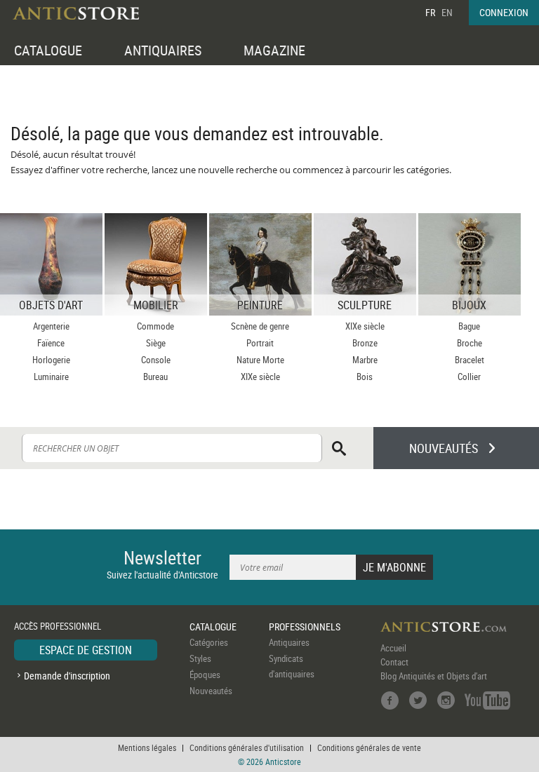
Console (156, 359)
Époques (204, 674)
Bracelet (469, 359)
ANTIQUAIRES (162, 50)
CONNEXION (503, 12)
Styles (200, 658)
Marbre (365, 359)
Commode (155, 326)
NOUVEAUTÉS (443, 448)
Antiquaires (289, 642)
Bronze (365, 343)
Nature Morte (260, 359)
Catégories (208, 642)
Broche (469, 343)
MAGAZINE (274, 50)
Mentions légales (147, 747)
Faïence (51, 343)
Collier (469, 376)
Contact (394, 662)
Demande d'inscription (67, 675)
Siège (156, 343)
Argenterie (51, 326)
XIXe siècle (260, 376)
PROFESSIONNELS (304, 626)
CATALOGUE (48, 50)
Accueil (393, 648)
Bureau (155, 376)
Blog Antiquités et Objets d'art (433, 676)
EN (447, 12)
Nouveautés (210, 690)
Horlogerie (51, 359)
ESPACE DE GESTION (85, 650)
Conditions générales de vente (369, 747)
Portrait (260, 343)
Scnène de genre (260, 326)
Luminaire (51, 376)
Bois (365, 376)
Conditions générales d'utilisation (246, 747)
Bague (469, 326)
